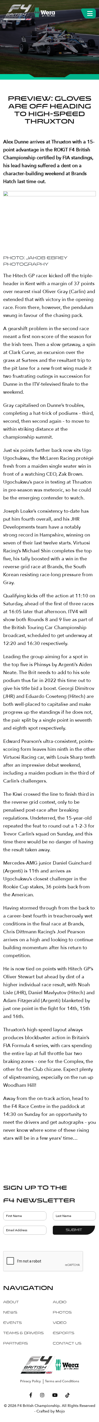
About (11, 1302)
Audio (60, 1302)
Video (60, 1323)
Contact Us (67, 1343)
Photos (62, 1312)
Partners (15, 1343)
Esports (63, 1333)
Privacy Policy (30, 1381)
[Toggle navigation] (90, 12)
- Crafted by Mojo (49, 1411)
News (10, 1312)
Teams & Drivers (23, 1333)
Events (12, 1323)
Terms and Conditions (62, 1381)
